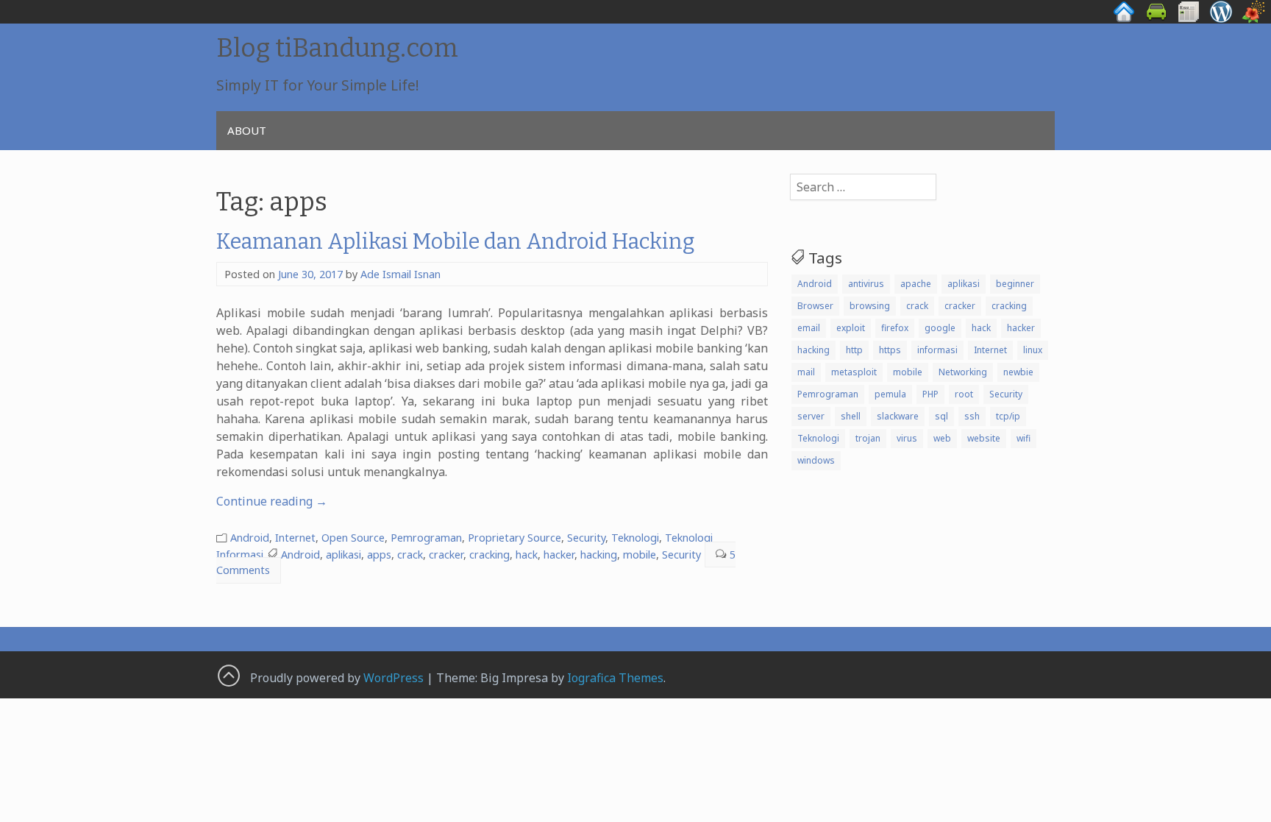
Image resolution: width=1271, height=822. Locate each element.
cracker (446, 554)
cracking (489, 554)
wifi (1023, 438)
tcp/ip (1008, 416)
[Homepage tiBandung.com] (1124, 19)
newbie (1018, 372)
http (854, 350)
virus (907, 438)
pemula (890, 394)
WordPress (393, 678)
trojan (867, 438)
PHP (930, 394)
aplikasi (343, 554)
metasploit (854, 372)
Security (586, 538)
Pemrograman (426, 538)
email (808, 328)
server (811, 416)
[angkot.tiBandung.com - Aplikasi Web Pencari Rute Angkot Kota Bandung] (1156, 19)
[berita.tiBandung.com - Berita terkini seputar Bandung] (1188, 19)
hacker (559, 554)
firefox (894, 328)
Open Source (353, 538)
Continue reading (271, 501)
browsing (870, 306)
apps (379, 554)
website (983, 438)
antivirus (866, 283)
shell (851, 416)
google (940, 328)
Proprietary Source (514, 538)
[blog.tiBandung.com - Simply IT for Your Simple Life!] (1221, 19)
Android (249, 538)
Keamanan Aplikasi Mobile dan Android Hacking (455, 242)
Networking (963, 372)
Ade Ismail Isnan (400, 274)
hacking (598, 554)
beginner (1015, 283)
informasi (937, 350)
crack (410, 554)
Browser (815, 306)
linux (1032, 350)
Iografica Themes (615, 678)
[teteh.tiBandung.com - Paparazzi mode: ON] (1253, 19)
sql (941, 416)
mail (806, 372)
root (964, 394)
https (890, 350)
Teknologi (635, 538)
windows (816, 460)
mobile (639, 554)
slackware (898, 416)
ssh (972, 416)
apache (915, 283)
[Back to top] (228, 675)
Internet (295, 538)
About (246, 130)
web (942, 438)
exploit (850, 328)
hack (527, 554)
